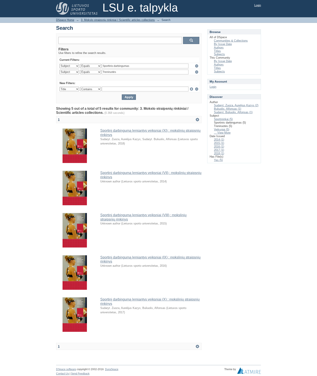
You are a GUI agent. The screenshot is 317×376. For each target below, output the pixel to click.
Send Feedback (80, 373)
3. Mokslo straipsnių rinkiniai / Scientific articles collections (118, 20)
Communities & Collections (231, 40)
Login (257, 5)
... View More (222, 132)
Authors (219, 47)
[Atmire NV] (249, 371)
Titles (217, 51)
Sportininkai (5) (223, 119)
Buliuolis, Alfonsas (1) (227, 108)
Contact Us (62, 373)
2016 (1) (219, 146)
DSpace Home (65, 20)
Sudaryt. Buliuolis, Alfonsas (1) (233, 112)
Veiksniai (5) (221, 129)
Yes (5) (218, 160)
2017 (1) (219, 150)
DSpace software (66, 369)
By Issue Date (223, 44)
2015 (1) (219, 143)
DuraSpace (111, 369)
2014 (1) (219, 139)
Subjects (219, 54)
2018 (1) (219, 153)
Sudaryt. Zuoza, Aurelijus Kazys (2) (236, 105)
